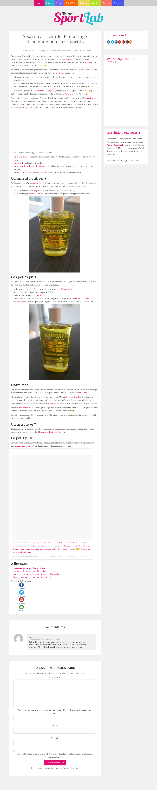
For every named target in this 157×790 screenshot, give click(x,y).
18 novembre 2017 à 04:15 (39, 640)
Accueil (39, 3)
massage (70, 51)
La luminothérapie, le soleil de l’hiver (30, 571)
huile (65, 51)
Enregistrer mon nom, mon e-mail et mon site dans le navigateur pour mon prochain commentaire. (54, 755)
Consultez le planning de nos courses (123, 160)
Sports (49, 3)
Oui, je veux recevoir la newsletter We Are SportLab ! (56, 768)
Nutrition (84, 3)
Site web (54, 738)
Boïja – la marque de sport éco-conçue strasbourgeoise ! (36, 574)
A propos (118, 3)
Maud (88, 51)
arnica (59, 51)
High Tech (71, 3)
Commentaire (54, 677)
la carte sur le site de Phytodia (52, 432)
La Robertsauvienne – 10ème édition (29, 568)
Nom (54, 713)
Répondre (55, 640)
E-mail (54, 725)
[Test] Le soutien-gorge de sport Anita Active (32, 577)
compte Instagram (23, 446)
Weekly (96, 3)
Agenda (106, 3)
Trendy (59, 3)
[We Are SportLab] (78, 17)
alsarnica (53, 51)
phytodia (78, 51)
